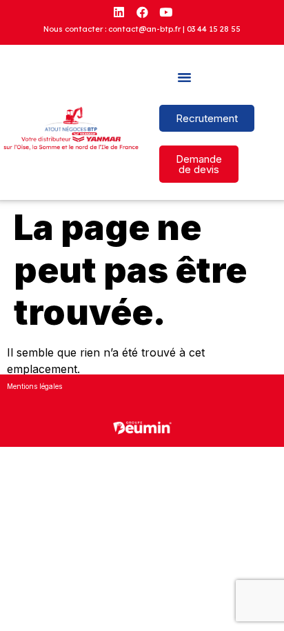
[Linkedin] (118, 11)
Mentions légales (34, 386)
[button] (185, 77)
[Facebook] (142, 11)
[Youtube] (165, 11)
